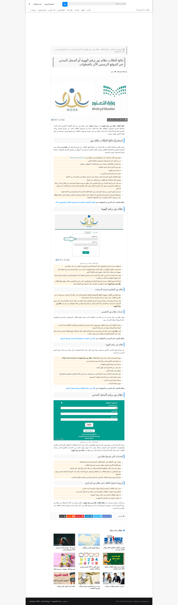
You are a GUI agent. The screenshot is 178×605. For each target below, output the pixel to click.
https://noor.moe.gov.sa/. (78, 157)
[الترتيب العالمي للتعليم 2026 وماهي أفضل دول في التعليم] (113, 540)
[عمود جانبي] (29, 4)
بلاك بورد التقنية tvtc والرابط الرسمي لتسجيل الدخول (77, 338)
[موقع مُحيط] (140, 4)
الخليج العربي (61, 10)
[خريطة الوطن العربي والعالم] (89, 540)
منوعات (33, 10)
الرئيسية (119, 49)
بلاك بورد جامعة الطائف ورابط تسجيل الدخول (80, 388)
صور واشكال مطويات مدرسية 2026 (64, 569)
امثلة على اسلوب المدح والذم (66, 586)
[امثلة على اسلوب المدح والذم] (64, 578)
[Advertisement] (89, 28)
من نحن (65, 601)
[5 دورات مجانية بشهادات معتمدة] (113, 578)
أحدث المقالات (37, 4)
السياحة (77, 10)
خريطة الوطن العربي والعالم (91, 548)
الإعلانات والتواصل (34, 601)
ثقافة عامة (70, 10)
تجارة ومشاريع (42, 10)
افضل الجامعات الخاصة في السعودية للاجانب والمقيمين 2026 (75, 202)
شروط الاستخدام (45, 601)
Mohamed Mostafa (122, 72)
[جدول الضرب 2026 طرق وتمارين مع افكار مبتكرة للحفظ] (89, 559)
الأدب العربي (51, 10)
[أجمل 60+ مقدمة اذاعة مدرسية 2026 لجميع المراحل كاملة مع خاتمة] (64, 540)
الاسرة (89, 10)
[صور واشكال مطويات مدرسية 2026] (64, 560)
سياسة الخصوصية (57, 601)
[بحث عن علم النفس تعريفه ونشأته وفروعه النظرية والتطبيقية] (89, 578)
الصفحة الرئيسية (49, 4)
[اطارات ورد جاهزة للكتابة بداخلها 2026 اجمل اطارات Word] (113, 559)
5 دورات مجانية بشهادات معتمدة (114, 586)
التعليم (83, 10)
